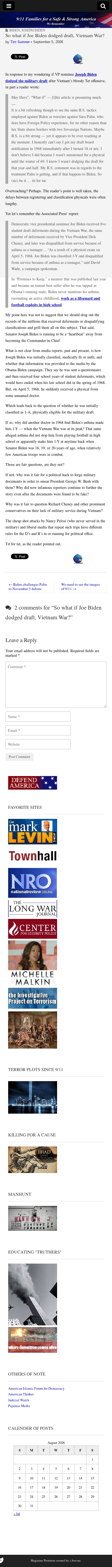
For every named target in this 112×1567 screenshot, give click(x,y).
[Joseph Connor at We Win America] (32, 1047)
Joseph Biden (33, 30)
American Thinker (21, 1394)
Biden (14, 30)
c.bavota (75, 1560)
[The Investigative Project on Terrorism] (32, 1008)
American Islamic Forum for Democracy (36, 1388)
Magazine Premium (43, 1560)
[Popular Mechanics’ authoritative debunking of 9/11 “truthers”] (32, 1324)
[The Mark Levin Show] (32, 843)
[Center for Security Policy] (32, 937)
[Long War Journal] (32, 916)
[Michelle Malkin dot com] (32, 985)
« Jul (17, 1513)
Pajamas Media (19, 1405)
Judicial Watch (18, 1400)
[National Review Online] (32, 897)
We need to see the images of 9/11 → (80, 586)
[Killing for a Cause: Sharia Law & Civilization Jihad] (32, 1171)
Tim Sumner (20, 42)
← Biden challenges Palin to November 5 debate (28, 586)
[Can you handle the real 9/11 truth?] (32, 1351)
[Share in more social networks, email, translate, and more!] (78, 62)
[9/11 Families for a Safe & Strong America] (56, 20)
